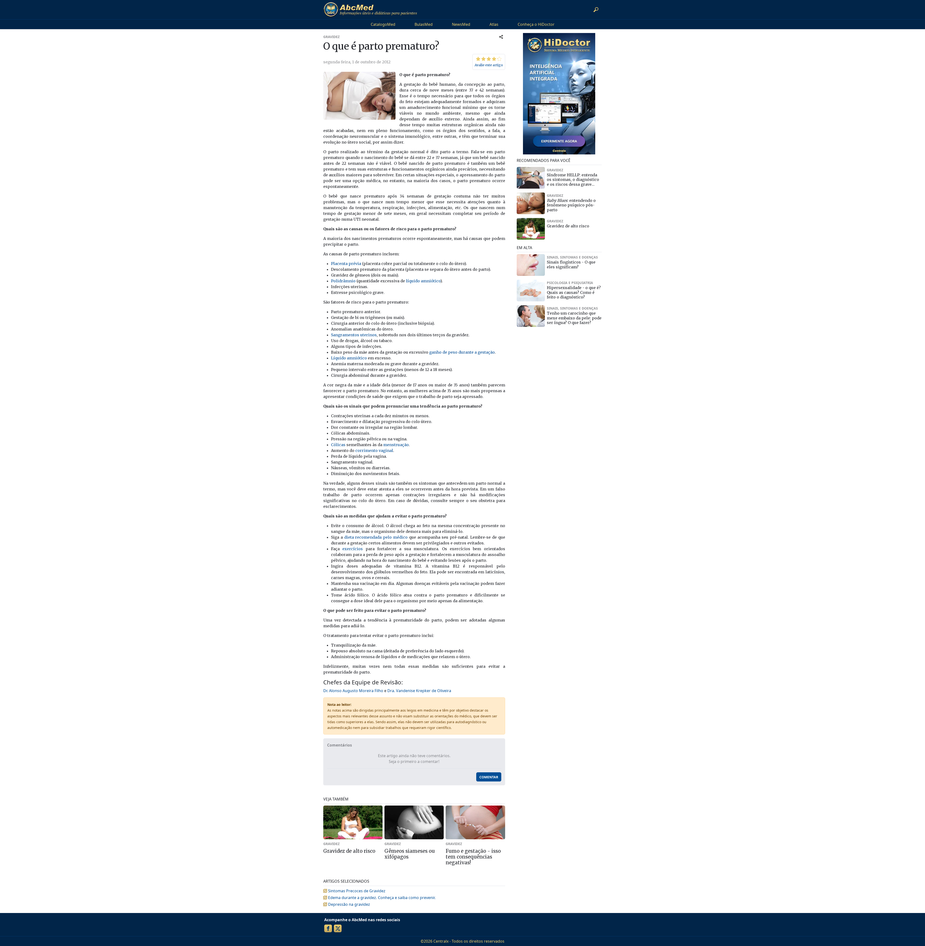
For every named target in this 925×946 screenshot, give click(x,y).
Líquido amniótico (349, 358)
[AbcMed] (370, 9)
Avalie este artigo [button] (489, 65)
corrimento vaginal (374, 450)
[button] (596, 9)
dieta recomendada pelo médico (376, 537)
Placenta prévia (346, 263)
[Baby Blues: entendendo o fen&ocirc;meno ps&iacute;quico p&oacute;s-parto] (531, 203)
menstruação (396, 444)
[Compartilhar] (501, 36)
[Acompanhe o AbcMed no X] (338, 928)
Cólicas (338, 444)
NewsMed (461, 24)
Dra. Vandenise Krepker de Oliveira (419, 690)
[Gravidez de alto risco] (531, 229)
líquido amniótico (423, 280)
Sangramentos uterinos (354, 334)
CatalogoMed (383, 24)
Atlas (493, 24)
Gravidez (331, 36)
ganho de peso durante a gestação (462, 352)
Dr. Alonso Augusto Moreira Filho (353, 690)
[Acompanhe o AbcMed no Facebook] (328, 928)
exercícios (352, 548)
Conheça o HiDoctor (536, 24)
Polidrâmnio (343, 280)
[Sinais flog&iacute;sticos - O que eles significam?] (531, 265)
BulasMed (424, 24)
